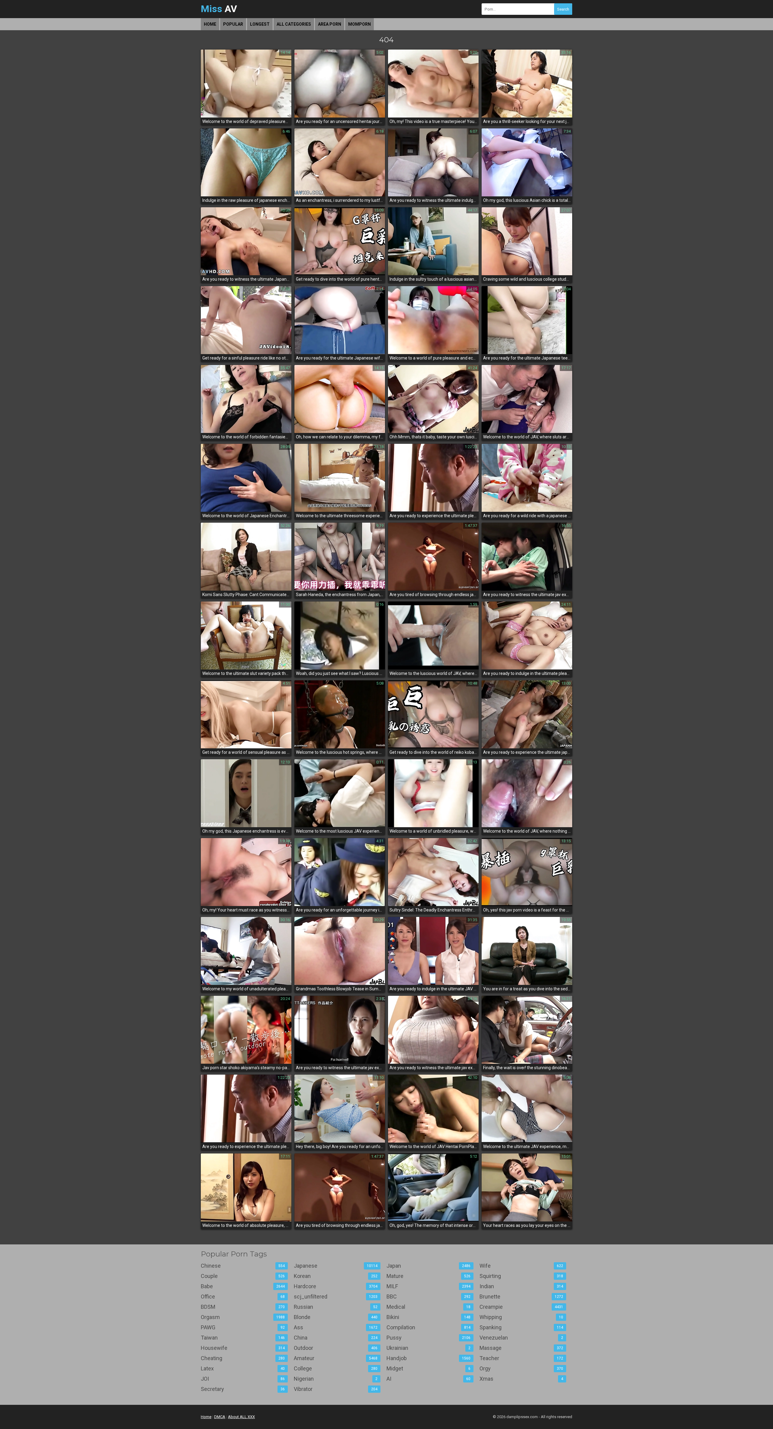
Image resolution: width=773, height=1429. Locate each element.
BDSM (243, 1307)
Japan (428, 1266)
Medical (428, 1307)
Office (243, 1296)
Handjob (428, 1358)
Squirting (521, 1276)
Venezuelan (521, 1337)
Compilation (428, 1327)
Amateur (336, 1358)
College (336, 1368)
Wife (521, 1266)
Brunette (521, 1296)
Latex (243, 1368)
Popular (233, 24)
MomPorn (359, 24)
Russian (336, 1307)
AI (428, 1379)
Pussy (428, 1337)
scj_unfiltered (336, 1296)
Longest (260, 24)
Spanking (521, 1327)
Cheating (243, 1358)
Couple (243, 1276)
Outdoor (336, 1348)
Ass (336, 1327)
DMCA (219, 1416)
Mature (428, 1276)
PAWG (243, 1327)
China (336, 1337)
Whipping (521, 1317)
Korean (336, 1276)
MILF (428, 1286)
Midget (428, 1368)
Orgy (521, 1368)
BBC (428, 1296)
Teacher (521, 1358)
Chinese (243, 1266)
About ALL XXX (241, 1416)
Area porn (329, 24)
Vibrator (336, 1389)
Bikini (428, 1317)
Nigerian (336, 1379)
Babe (243, 1286)
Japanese (336, 1266)
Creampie (521, 1307)
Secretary (243, 1389)
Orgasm (243, 1317)
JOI (243, 1379)
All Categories (294, 24)
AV (219, 9)
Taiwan (243, 1337)
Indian (521, 1286)
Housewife (243, 1348)
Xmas (521, 1379)
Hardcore (336, 1286)
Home (210, 24)
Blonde (336, 1317)
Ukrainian (428, 1348)
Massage (521, 1348)
